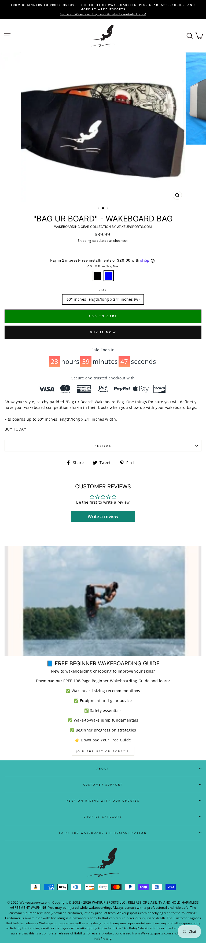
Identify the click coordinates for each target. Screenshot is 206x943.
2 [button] (103, 208)
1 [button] (99, 209)
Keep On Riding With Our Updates (103, 800)
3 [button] (108, 209)
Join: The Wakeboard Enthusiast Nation (103, 833)
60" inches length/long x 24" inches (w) (103, 299)
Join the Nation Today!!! (103, 751)
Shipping (84, 241)
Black (97, 276)
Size (103, 290)
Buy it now (103, 332)
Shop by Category (103, 816)
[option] (103, 10)
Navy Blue (108, 276)
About (103, 768)
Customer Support (103, 784)
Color (102, 266)
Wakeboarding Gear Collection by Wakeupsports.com (103, 227)
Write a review (103, 516)
